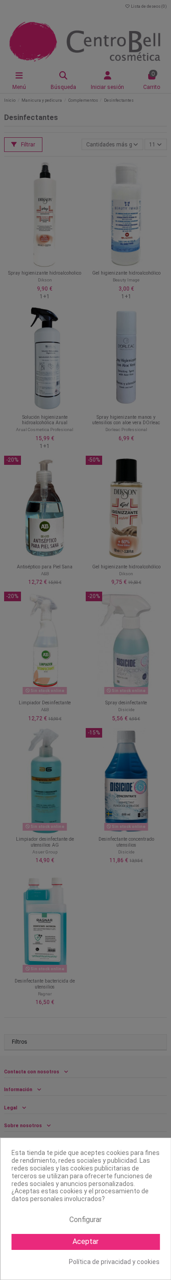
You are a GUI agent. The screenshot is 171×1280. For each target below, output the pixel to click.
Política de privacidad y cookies (114, 1261)
